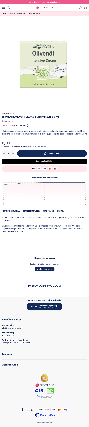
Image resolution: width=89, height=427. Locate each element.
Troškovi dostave (15, 146)
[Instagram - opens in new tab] (27, 409)
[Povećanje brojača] (13, 153)
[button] (3, 7)
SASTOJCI (48, 211)
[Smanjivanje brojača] (4, 153)
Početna (4, 13)
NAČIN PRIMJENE (31, 211)
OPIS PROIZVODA (11, 211)
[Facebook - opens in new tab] (22, 409)
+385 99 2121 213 (8, 335)
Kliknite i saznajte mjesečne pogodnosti (43, 2)
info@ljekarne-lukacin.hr (12, 328)
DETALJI (61, 211)
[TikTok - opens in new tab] (32, 409)
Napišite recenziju (44, 269)
